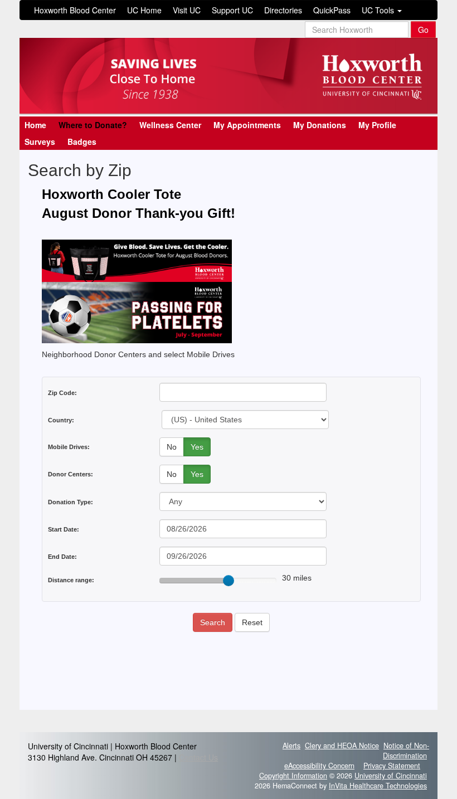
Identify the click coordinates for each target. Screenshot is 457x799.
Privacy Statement (391, 766)
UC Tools (379, 10)
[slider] (228, 580)
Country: (61, 420)
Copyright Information (293, 776)
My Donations (319, 124)
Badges (81, 141)
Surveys (40, 141)
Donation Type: (70, 502)
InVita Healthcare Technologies (378, 786)
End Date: (62, 556)
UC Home (144, 10)
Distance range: (71, 580)
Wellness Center (170, 124)
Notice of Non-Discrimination (406, 750)
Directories (283, 10)
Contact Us (198, 757)
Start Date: (63, 529)
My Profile (377, 124)
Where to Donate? (93, 124)
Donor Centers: (70, 474)
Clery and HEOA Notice (342, 745)
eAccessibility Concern (319, 766)
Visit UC (187, 10)
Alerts (291, 745)
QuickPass (332, 10)
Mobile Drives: (69, 447)
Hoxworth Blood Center (75, 10)
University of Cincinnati (390, 776)
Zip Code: (62, 392)
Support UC (232, 10)
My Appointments (247, 124)
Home (35, 124)
